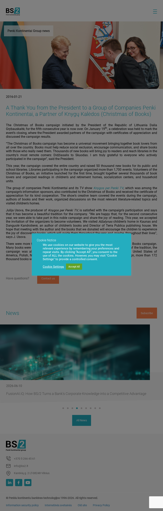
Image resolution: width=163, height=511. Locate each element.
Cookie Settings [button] (53, 266)
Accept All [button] (74, 266)
